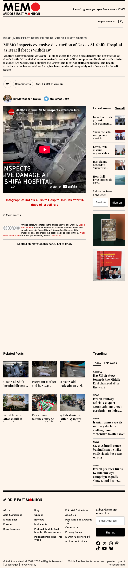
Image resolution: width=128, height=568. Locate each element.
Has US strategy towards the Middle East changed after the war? (106, 381)
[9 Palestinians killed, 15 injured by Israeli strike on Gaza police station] (73, 402)
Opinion (39, 514)
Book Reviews (11, 529)
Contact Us (71, 527)
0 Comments (23, 84)
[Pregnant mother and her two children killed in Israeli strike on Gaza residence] (44, 369)
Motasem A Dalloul (29, 99)
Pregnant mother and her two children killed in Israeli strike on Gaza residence (44, 384)
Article (97, 372)
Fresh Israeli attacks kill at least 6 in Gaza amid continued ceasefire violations (14, 417)
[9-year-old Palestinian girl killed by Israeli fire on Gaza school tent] (73, 369)
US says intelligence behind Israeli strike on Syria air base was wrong (107, 451)
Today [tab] (97, 363)
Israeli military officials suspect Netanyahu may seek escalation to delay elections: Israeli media (107, 405)
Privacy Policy (73, 532)
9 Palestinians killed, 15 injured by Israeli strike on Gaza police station (71, 417)
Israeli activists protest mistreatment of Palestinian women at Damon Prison (103, 120)
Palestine (47, 38)
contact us (56, 235)
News (35, 38)
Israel (7, 38)
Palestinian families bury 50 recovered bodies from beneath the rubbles (44, 417)
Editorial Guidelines (76, 510)
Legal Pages (11, 564)
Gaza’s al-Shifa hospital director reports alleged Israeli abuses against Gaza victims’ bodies (15, 384)
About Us (70, 514)
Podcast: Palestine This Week (48, 538)
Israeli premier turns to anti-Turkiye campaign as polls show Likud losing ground (108, 475)
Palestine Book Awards (78, 519)
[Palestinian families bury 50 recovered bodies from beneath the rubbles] (44, 402)
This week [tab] (110, 363)
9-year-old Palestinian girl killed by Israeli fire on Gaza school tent (71, 384)
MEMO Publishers (75, 536)
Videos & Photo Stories (71, 38)
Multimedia (40, 524)
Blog (37, 510)
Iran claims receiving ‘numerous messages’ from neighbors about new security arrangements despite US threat (103, 165)
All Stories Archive (76, 541)
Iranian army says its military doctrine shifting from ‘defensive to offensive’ (108, 428)
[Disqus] (44, 292)
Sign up (117, 202)
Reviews (39, 519)
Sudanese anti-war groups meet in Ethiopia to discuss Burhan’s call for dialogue (102, 135)
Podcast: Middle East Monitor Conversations (48, 530)
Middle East (21, 38)
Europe (7, 524)
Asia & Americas (12, 514)
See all (120, 108)
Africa (6, 510)
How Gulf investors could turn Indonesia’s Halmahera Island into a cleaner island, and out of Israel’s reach (102, 180)
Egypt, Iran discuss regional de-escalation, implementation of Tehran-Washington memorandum (102, 150)
